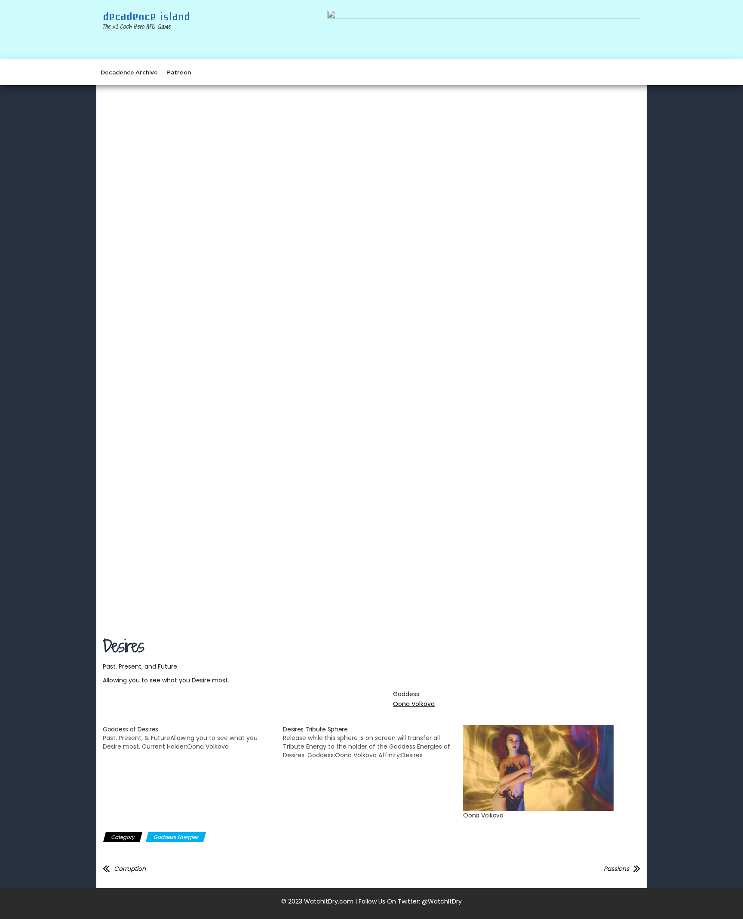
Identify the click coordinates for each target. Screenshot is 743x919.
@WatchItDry (442, 901)
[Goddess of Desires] (193, 738)
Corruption (130, 869)
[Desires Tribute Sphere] (373, 742)
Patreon (178, 72)
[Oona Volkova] (549, 768)
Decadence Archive (129, 72)
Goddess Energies (176, 837)
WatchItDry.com (328, 901)
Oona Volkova (414, 704)
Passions (616, 869)
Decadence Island (146, 16)
